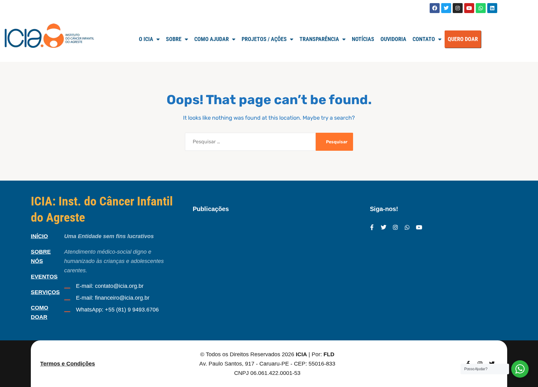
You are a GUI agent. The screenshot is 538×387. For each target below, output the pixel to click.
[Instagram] (458, 8)
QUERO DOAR (463, 39)
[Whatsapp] (481, 8)
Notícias (363, 39)
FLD (328, 354)
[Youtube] (469, 8)
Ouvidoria (393, 39)
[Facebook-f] (372, 227)
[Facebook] (435, 8)
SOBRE (174, 39)
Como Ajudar (211, 39)
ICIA (301, 354)
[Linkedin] (492, 8)
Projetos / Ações (264, 39)
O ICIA (146, 39)
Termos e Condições (67, 364)
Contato (424, 39)
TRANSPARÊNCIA (319, 39)
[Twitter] (446, 8)
